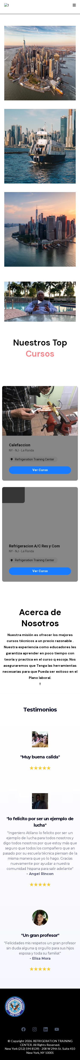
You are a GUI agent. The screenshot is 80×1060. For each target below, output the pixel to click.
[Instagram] (34, 1029)
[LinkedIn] (45, 1029)
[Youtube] (56, 1029)
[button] (74, 5)
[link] (40, 470)
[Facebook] (23, 1029)
